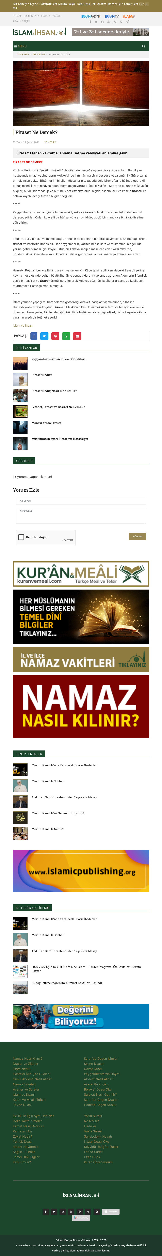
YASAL (56, 16)
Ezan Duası (92, 1157)
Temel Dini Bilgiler (26, 1157)
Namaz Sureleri (24, 1084)
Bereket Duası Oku (98, 1089)
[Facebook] (91, 21)
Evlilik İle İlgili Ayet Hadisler (33, 1116)
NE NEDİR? (39, 54)
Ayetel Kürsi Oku (96, 1084)
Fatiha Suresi (93, 1152)
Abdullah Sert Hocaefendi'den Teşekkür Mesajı (64, 797)
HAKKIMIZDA (31, 16)
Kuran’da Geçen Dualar (101, 1100)
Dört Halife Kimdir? (27, 1121)
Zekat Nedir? (22, 1136)
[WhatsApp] (115, 21)
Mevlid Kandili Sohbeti (48, 781)
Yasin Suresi (93, 1116)
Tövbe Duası (22, 1105)
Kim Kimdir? (22, 1162)
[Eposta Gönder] (77, 336)
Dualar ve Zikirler (25, 1064)
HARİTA (45, 16)
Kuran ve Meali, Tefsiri (29, 1100)
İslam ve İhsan (23, 325)
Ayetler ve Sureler (26, 1089)
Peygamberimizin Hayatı (102, 1074)
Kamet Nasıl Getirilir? (28, 1126)
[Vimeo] (88, 1212)
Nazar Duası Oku (96, 1142)
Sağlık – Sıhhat (24, 1152)
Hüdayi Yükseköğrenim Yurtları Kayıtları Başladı (67, 983)
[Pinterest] (121, 21)
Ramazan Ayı (22, 1131)
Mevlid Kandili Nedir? (48, 829)
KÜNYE (17, 16)
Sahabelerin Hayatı (98, 1136)
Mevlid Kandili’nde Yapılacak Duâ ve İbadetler (64, 765)
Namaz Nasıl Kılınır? (27, 1058)
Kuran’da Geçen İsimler (101, 1058)
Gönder (137, 536)
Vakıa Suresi (93, 1131)
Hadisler (90, 1126)
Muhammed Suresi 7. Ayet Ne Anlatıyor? (41, 4)
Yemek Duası (22, 1142)
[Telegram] (127, 21)
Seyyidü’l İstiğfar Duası (101, 1147)
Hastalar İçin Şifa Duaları (31, 1074)
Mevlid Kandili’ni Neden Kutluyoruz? (58, 813)
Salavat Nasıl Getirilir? (100, 1094)
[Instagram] (103, 21)
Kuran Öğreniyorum (98, 1162)
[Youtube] (109, 21)
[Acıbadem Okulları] (81, 1018)
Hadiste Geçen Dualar (100, 1105)
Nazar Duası (93, 1069)
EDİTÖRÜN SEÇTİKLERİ (32, 908)
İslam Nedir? (22, 1069)
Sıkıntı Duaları (94, 1064)
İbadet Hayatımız (25, 1147)
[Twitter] (96, 21)
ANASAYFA (23, 54)
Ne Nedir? (91, 1121)
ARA (15, 21)
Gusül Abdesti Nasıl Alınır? (32, 1079)
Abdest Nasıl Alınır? (98, 1079)
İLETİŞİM (25, 21)
